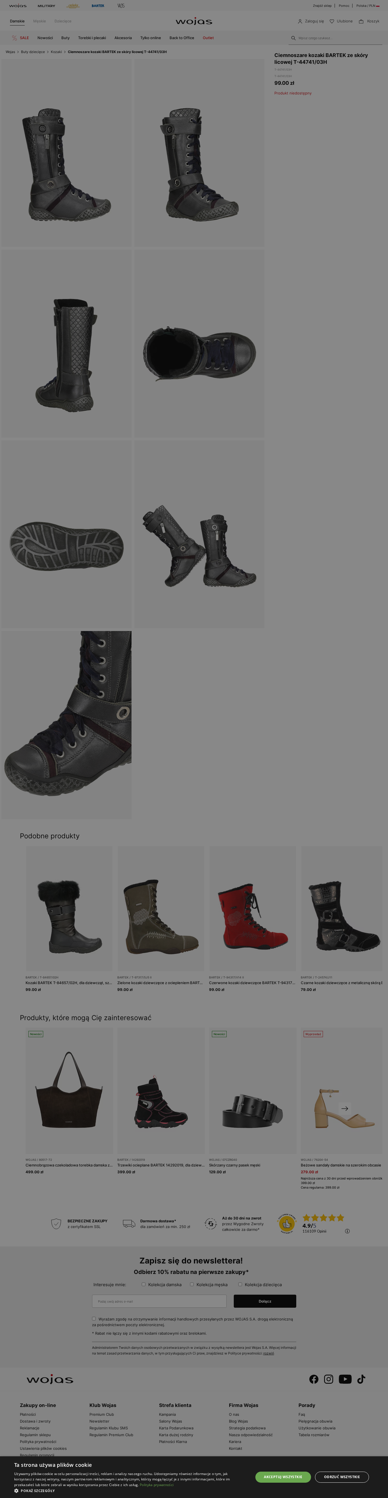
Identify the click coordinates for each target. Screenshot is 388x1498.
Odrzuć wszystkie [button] (342, 1476)
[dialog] (194, 749)
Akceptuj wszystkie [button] (283, 1476)
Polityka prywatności (157, 1484)
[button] (130, 1491)
